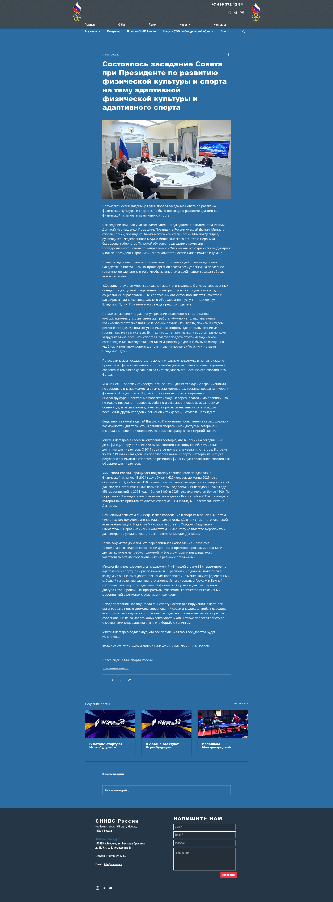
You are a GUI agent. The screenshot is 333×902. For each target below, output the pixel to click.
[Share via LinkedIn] (121, 680)
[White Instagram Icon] (229, 12)
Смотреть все (240, 703)
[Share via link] (129, 680)
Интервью (113, 31)
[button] (243, 31)
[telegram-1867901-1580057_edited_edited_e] (236, 12)
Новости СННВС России (141, 31)
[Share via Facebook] (104, 680)
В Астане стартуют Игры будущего (105, 745)
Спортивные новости (116, 668)
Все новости (92, 31)
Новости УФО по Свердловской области (188, 31)
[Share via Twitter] (112, 680)
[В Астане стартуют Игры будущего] (110, 724)
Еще (223, 31)
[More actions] (229, 54)
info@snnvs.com (113, 864)
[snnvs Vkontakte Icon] (242, 12)
